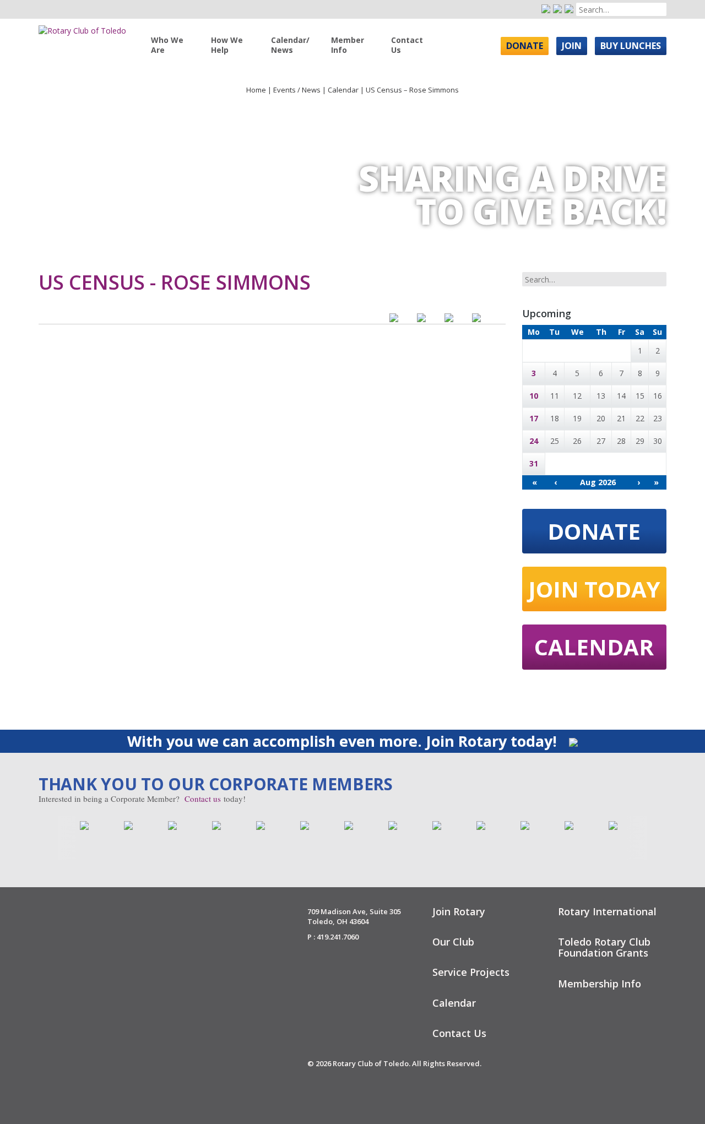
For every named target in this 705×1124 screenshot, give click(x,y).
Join (572, 46)
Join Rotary (458, 911)
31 (533, 463)
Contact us (203, 798)
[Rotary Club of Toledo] (82, 26)
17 (533, 418)
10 (533, 395)
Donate (524, 46)
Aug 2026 (598, 482)
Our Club (453, 941)
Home (256, 90)
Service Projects (470, 972)
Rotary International (607, 911)
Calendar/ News (290, 45)
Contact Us (407, 45)
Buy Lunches (630, 46)
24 (533, 441)
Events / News (297, 90)
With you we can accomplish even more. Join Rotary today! (344, 741)
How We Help (227, 45)
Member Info (347, 45)
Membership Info (599, 983)
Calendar (343, 90)
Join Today (594, 589)
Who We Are (167, 45)
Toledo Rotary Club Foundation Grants (604, 947)
